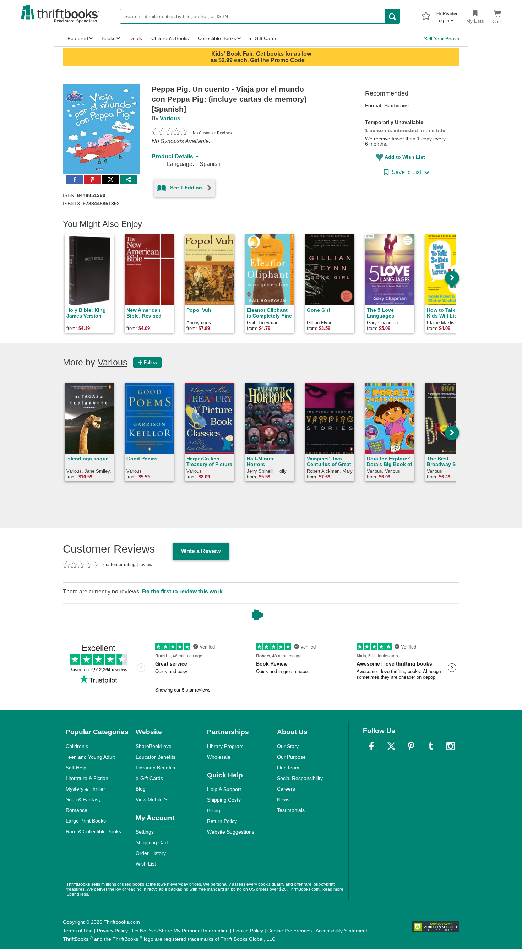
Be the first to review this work (182, 592)
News (283, 799)
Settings (145, 832)
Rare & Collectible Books (93, 831)
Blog (141, 789)
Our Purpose (291, 757)
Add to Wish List (405, 157)
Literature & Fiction (87, 778)
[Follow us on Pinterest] (411, 746)
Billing (213, 810)
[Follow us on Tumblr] (430, 746)
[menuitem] (447, 15)
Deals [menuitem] (135, 38)
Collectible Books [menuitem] (217, 38)
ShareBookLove (154, 746)
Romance (76, 810)
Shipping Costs (224, 800)
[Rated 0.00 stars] (169, 132)
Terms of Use (78, 930)
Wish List (146, 864)
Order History (151, 853)
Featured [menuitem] (77, 38)
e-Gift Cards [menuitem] (263, 38)
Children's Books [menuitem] (170, 38)
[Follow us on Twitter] (391, 746)
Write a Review (201, 551)
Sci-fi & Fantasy (83, 799)
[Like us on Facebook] (371, 746)
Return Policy (222, 821)
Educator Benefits (155, 757)
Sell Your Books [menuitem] (441, 39)
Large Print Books (86, 821)
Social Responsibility (300, 778)
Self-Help (76, 767)
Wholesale (218, 757)
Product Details (172, 156)
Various (170, 118)
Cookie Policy (248, 930)
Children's (77, 746)
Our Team (288, 767)
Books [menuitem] (108, 38)
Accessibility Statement (341, 930)
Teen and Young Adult (90, 757)
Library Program (225, 746)
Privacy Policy (112, 930)
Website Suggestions (230, 832)
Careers (286, 789)
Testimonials (291, 810)
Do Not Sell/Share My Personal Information (180, 930)
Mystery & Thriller (85, 789)
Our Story (288, 746)
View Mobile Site (154, 799)
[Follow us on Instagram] (450, 746)
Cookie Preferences (289, 930)
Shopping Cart (152, 842)
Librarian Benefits (155, 767)
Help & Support (224, 789)
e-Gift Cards (149, 778)
